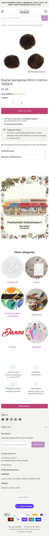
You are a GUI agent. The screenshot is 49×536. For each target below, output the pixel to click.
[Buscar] (44, 18)
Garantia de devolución (32, 527)
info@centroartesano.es (10, 470)
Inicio (3, 25)
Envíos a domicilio (15, 527)
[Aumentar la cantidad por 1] (22, 103)
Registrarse (38, 444)
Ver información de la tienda (13, 124)
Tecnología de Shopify (24, 532)
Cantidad (4, 98)
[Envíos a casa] (13, 371)
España (23, 497)
